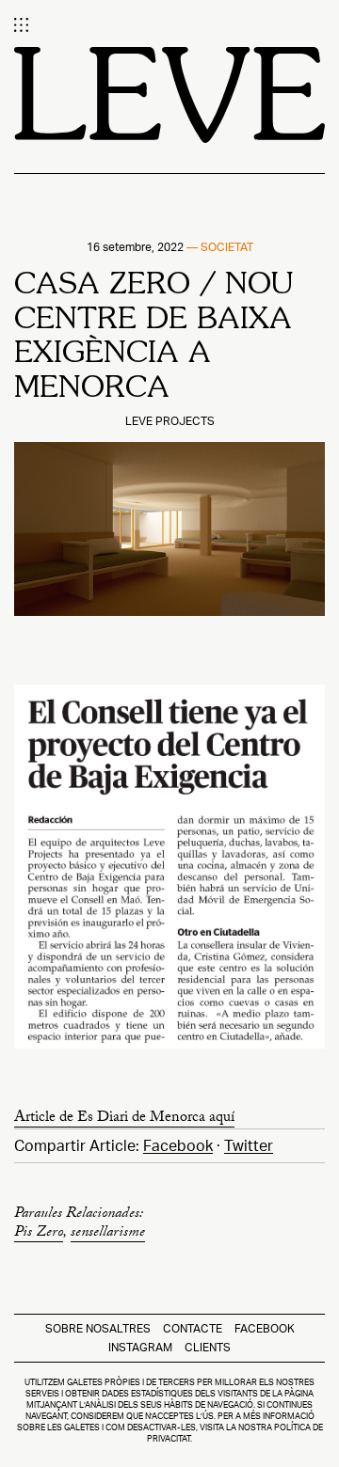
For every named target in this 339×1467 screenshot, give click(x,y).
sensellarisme (108, 1234)
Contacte (192, 1328)
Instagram (140, 1347)
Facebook (178, 1146)
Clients (208, 1347)
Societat (227, 247)
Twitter (248, 1146)
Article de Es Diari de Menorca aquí (124, 1120)
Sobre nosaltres (98, 1328)
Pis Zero (38, 1234)
